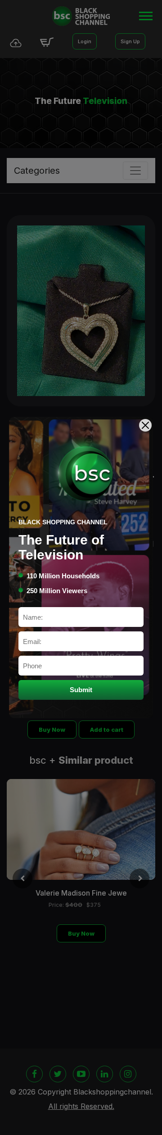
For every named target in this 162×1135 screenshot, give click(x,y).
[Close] (145, 425)
